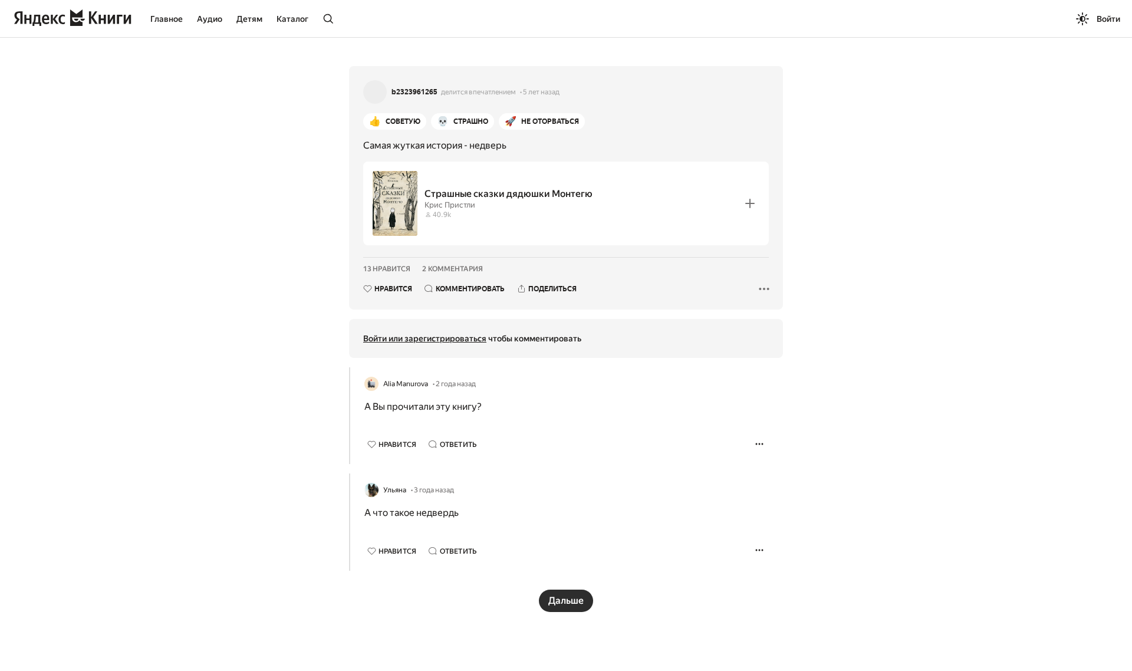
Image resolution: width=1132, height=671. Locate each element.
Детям (249, 19)
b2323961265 (414, 92)
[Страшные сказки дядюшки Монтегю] (566, 203)
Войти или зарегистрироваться (424, 338)
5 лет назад (541, 92)
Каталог (292, 19)
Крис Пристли (449, 204)
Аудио (209, 19)
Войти (1108, 19)
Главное (166, 19)
